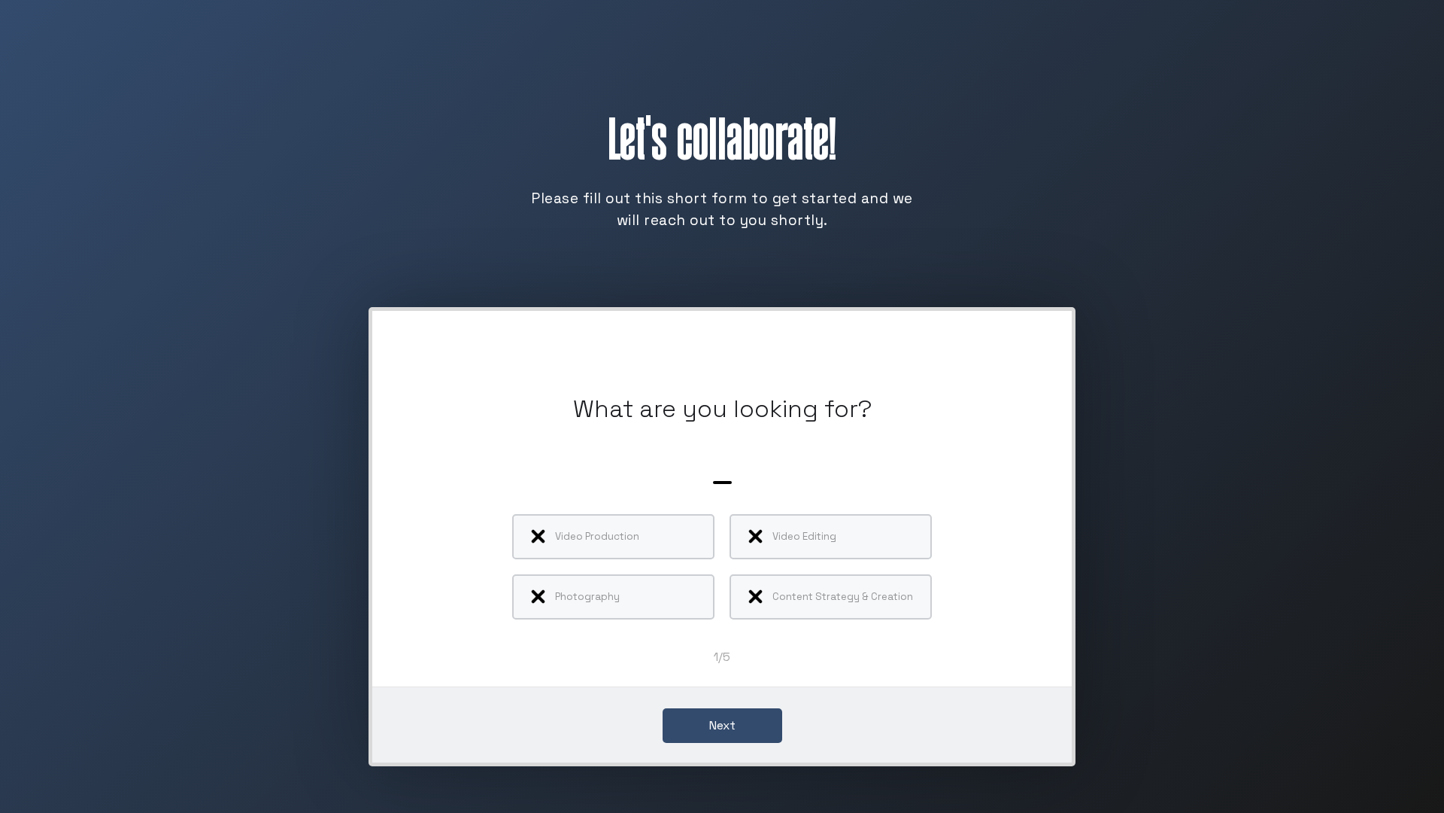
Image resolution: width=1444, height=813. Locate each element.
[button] (722, 726)
